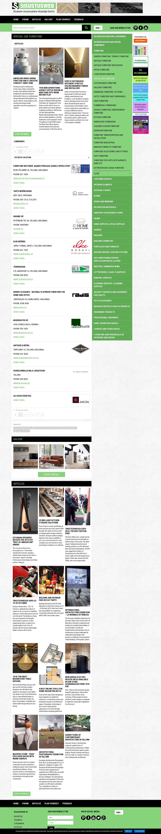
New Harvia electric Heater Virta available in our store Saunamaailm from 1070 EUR (77, 682)
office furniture (101, 69)
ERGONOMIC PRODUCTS (104, 312)
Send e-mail (19, 183)
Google (103, 817)
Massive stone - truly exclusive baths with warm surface (23, 756)
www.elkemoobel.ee (23, 254)
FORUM (25, 19)
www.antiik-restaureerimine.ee (28, 178)
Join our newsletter (120, 28)
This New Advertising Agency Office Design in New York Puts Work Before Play (51, 91)
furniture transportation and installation (108, 136)
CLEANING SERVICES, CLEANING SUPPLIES (108, 285)
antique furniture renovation (108, 65)
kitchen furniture (102, 117)
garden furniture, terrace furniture (111, 56)
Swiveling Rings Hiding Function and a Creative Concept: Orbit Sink (25, 80)
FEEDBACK (78, 19)
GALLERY (48, 19)
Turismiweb (19, 823)
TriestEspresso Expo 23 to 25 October (24, 601)
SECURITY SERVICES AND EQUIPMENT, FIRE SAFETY (110, 293)
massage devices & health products (112, 306)
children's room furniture (106, 126)
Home (16, 19)
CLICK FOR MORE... (22, 134)
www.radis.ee (20, 307)
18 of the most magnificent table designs (22, 679)
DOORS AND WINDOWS (103, 201)
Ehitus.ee (18, 827)
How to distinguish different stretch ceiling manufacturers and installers (76, 84)
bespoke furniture (69, 428)
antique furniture (102, 61)
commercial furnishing (105, 105)
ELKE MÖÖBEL (19, 241)
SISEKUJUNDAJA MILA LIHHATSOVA (29, 370)
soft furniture (101, 156)
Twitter (98, 817)
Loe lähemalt (139, 831)
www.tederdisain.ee (23, 279)
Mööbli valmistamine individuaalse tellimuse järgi (140, 88)
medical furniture (54, 428)
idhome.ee (18, 229)
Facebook (140, 28)
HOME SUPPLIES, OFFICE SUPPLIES (109, 224)
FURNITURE (99, 50)
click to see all (51, 474)
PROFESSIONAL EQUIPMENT (106, 317)
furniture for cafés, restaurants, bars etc (110, 162)
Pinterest (135, 28)
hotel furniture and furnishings (109, 96)
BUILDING (98, 235)
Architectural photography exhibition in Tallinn (51, 754)
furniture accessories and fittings (111, 151)
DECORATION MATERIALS (105, 207)
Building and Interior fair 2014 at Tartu (49, 598)
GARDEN (97, 229)
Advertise (18, 816)
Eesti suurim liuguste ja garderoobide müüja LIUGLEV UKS (140, 97)
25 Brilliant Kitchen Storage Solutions (49, 521)
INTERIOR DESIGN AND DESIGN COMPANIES (107, 43)
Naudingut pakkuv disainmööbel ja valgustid (140, 107)
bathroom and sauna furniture (109, 168)
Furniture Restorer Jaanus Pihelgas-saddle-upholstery (41, 166)
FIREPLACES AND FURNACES (106, 246)
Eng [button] (97, 28)
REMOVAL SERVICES (103, 278)
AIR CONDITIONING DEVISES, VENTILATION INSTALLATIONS (107, 259)
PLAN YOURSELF (63, 19)
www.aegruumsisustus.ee (26, 358)
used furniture (101, 101)
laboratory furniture (21, 431)
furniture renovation (104, 142)
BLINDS (97, 196)
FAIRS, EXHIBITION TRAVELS (106, 323)
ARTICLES (36, 19)
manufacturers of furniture (107, 147)
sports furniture (39, 428)
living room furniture (104, 74)
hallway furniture (103, 87)
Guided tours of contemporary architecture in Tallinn (77, 737)
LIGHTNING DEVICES (103, 179)
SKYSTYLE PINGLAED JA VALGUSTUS (140, 79)
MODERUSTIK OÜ (20, 320)
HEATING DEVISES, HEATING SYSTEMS (111, 252)
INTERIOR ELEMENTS (103, 184)
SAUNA (97, 218)
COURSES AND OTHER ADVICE (107, 329)
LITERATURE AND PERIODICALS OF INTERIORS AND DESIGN (109, 336)
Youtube (146, 28)
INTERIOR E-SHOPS (102, 190)
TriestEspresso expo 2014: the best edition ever (75, 531)
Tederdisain (19, 267)
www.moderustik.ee (23, 333)
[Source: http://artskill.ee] (25, 456)
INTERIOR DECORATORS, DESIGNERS (110, 36)
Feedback (18, 820)
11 (37, 152)
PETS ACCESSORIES (102, 300)
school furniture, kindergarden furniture (109, 111)
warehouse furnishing (105, 121)
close (96, 173)
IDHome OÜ (18, 216)
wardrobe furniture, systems (108, 92)
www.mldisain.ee (21, 383)
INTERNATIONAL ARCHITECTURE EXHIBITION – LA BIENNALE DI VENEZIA (77, 612)
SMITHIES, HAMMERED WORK (107, 266)
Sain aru (128, 831)
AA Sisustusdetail (22, 396)
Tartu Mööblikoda (22, 191)
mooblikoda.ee (20, 203)
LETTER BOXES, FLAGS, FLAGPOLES (109, 272)
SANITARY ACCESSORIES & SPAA (108, 212)
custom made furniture (23, 428)
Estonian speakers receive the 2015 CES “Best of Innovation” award (23, 541)
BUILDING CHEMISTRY (103, 241)
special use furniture (104, 78)
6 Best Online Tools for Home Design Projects (50, 689)
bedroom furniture (103, 130)
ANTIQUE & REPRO (21, 345)
